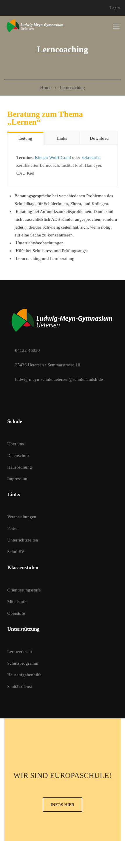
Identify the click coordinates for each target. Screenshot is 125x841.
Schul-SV (15, 551)
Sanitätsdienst (19, 686)
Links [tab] (62, 138)
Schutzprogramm (22, 663)
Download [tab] (99, 138)
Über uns (15, 444)
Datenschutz (18, 455)
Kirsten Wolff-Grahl (53, 157)
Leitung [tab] (25, 138)
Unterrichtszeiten (22, 540)
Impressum (17, 478)
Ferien (13, 528)
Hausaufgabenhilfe (24, 675)
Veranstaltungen (21, 516)
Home (45, 87)
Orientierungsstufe (24, 590)
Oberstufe (16, 613)
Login (115, 8)
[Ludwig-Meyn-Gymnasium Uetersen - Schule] (35, 26)
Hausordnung (19, 467)
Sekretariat (91, 157)
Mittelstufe (16, 601)
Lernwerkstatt (19, 651)
